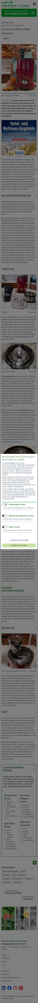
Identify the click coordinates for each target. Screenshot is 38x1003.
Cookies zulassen (19, 545)
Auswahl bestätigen (19, 540)
